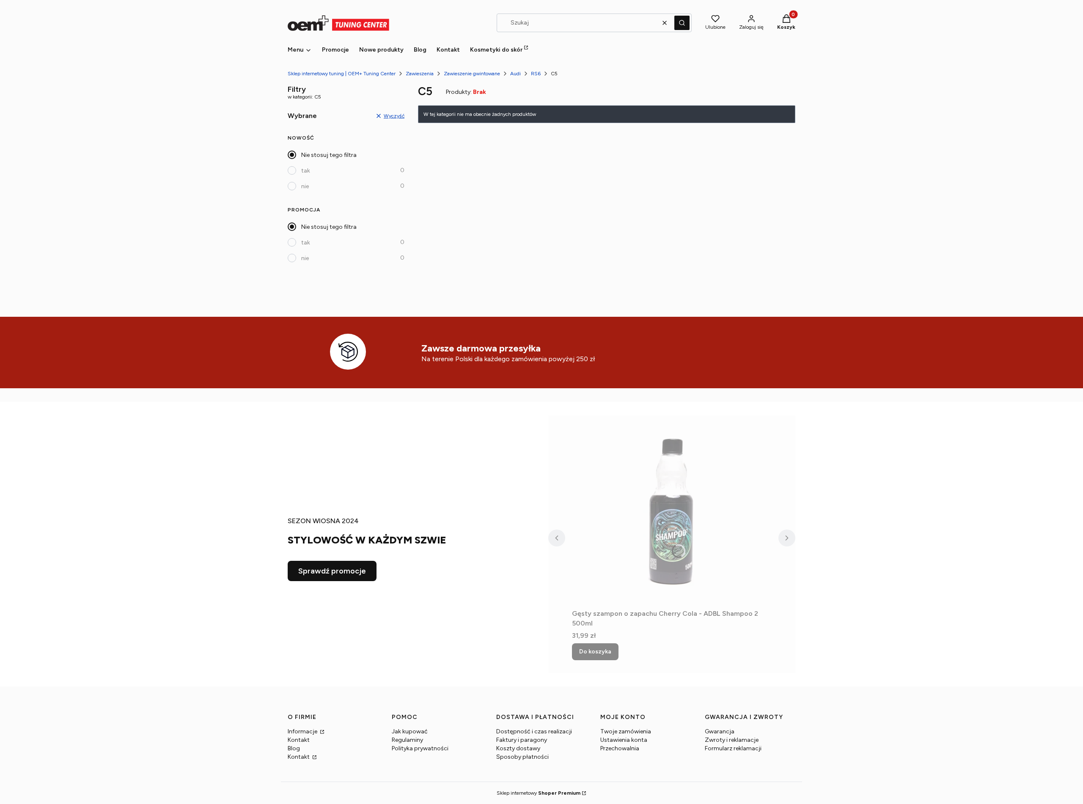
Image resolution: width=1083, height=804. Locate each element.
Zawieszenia (420, 74)
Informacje (303, 731)
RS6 (536, 74)
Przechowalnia (619, 748)
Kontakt (299, 740)
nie (305, 186)
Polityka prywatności (420, 748)
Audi (515, 74)
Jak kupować (410, 731)
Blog (294, 748)
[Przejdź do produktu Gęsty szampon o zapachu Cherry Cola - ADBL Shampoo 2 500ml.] (672, 510)
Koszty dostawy (518, 748)
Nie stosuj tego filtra (329, 155)
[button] (682, 23)
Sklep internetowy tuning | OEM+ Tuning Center (342, 74)
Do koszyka (595, 651)
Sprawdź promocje (332, 571)
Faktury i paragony (521, 740)
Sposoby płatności (522, 756)
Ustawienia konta (623, 740)
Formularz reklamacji (733, 748)
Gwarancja (719, 731)
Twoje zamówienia (625, 731)
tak (305, 170)
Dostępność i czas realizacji (534, 731)
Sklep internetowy (538, 793)
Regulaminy (407, 740)
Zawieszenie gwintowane (472, 74)
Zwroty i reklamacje (732, 740)
